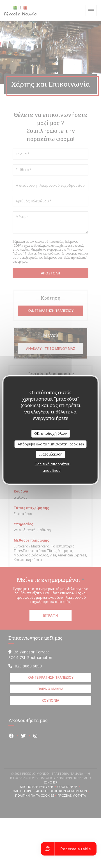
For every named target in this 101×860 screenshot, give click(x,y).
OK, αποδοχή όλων (50, 433)
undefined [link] (52, 470)
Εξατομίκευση (51, 454)
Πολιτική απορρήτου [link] (52, 463)
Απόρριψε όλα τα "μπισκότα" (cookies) (51, 444)
